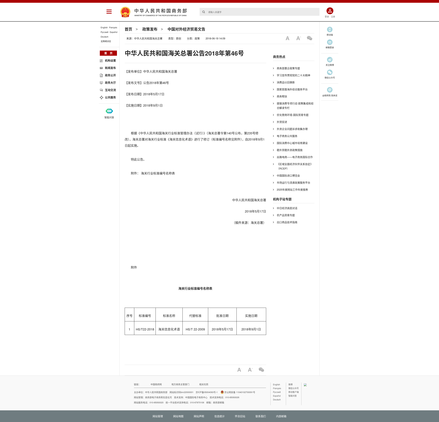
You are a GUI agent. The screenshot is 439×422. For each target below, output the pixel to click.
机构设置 (110, 60)
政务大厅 (110, 83)
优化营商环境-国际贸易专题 (293, 115)
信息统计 (219, 416)
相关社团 (203, 384)
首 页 (108, 53)
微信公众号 (293, 388)
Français (113, 27)
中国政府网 (156, 384)
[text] (259, 12)
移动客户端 (293, 391)
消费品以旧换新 (286, 82)
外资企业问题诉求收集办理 (292, 129)
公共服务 (110, 97)
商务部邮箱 (218, 402)
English (104, 27)
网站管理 (158, 416)
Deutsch (104, 36)
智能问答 (109, 117)
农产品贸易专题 (286, 215)
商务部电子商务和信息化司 (158, 397)
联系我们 (261, 416)
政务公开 (110, 75)
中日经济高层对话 (287, 208)
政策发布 (149, 29)
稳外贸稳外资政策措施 (289, 150)
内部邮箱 (281, 416)
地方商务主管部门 (180, 384)
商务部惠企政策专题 (288, 68)
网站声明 (199, 416)
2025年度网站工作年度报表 (292, 189)
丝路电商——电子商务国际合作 (295, 157)
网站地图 (178, 416)
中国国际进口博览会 (288, 175)
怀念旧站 (240, 416)
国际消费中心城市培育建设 (292, 143)
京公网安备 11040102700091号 (239, 392)
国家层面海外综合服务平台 (292, 89)
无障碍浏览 (106, 41)
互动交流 (110, 90)
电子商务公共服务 (287, 136)
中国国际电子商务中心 (196, 397)
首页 (128, 29)
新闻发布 (110, 68)
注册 (333, 16)
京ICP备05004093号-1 (207, 392)
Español (113, 32)
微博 (290, 384)
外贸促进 (282, 122)
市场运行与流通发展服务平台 (293, 182)
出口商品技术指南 (287, 222)
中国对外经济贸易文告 (186, 29)
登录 (327, 16)
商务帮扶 (282, 96)
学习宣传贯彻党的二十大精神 (293, 75)
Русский (104, 32)
